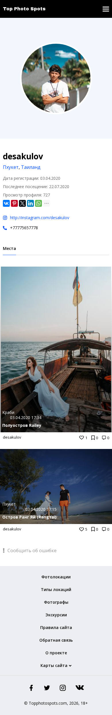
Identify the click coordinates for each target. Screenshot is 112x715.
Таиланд (30, 167)
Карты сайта (53, 665)
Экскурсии (56, 615)
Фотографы (56, 602)
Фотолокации (56, 577)
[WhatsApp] (38, 203)
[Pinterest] (14, 203)
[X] (22, 203)
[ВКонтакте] (6, 203)
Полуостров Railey (21, 425)
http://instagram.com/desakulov (39, 217)
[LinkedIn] (30, 203)
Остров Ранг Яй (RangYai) (29, 517)
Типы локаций (56, 589)
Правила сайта (56, 627)
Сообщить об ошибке (31, 550)
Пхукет (11, 167)
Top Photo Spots (24, 8)
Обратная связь (56, 640)
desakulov (12, 437)
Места (9, 248)
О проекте (56, 652)
